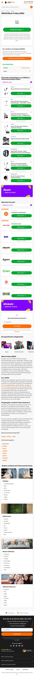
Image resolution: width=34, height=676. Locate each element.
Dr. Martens (7, 492)
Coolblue (14, 210)
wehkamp (6, 554)
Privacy (18, 669)
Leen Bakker (7, 567)
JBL (5, 534)
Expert (5, 530)
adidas (5, 497)
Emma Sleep (7, 561)
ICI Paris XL (7, 563)
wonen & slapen (5, 387)
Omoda (6, 495)
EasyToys (6, 598)
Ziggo (5, 596)
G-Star (5, 499)
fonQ (5, 569)
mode (3, 385)
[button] (4, 650)
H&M (5, 488)
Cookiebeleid (25, 669)
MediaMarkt (14, 222)
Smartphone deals (16, 224)
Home (2, 11)
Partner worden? (10, 669)
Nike (5, 486)
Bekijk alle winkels (8, 205)
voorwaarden (16, 331)
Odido (5, 594)
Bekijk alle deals (7, 82)
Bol (12, 233)
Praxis (5, 605)
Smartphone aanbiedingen (18, 212)
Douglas (6, 558)
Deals (5, 71)
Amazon (13, 244)
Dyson (13, 256)
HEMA (5, 600)
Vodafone (6, 589)
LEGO (5, 602)
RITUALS (6, 556)
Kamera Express (8, 532)
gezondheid (15, 387)
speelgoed (28, 385)
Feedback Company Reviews (7, 651)
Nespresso (6, 565)
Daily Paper (7, 490)
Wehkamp (14, 279)
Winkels (7, 11)
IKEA (12, 290)
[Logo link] (11, 646)
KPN (12, 267)
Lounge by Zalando (9, 483)
